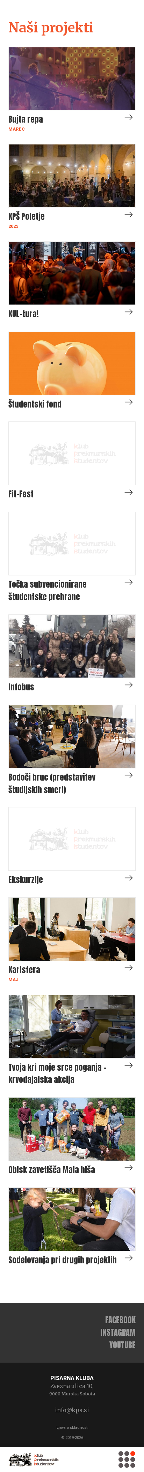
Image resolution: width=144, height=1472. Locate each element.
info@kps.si (72, 1410)
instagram (118, 1332)
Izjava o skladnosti (72, 1427)
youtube (122, 1345)
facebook (120, 1320)
